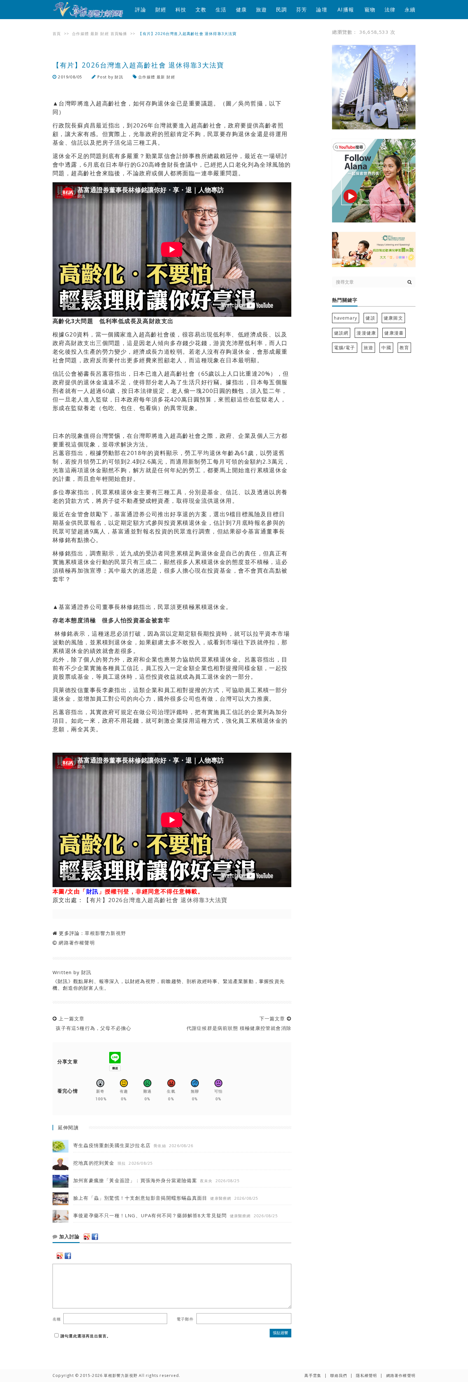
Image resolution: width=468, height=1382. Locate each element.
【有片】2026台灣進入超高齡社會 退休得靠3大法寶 (155, 900)
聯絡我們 (338, 1375)
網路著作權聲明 (77, 942)
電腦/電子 (344, 347)
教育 (404, 347)
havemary (346, 318)
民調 (281, 9)
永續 (410, 9)
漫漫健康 (366, 333)
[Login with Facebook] (95, 1237)
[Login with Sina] (87, 1237)
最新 (94, 33)
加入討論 (69, 1237)
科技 (180, 9)
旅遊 (261, 9)
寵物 (370, 9)
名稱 (57, 1319)
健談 (370, 318)
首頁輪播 (118, 33)
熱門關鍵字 (345, 300)
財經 (160, 9)
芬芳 (301, 9)
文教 (200, 9)
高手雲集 (312, 1375)
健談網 (341, 333)
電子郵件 (185, 1319)
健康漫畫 (394, 333)
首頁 (57, 33)
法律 (390, 9)
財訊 (119, 77)
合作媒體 (80, 33)
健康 (241, 9)
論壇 (321, 9)
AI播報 (345, 9)
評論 (140, 9)
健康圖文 (393, 318)
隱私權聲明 (366, 1375)
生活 (221, 9)
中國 (386, 347)
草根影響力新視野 (105, 933)
